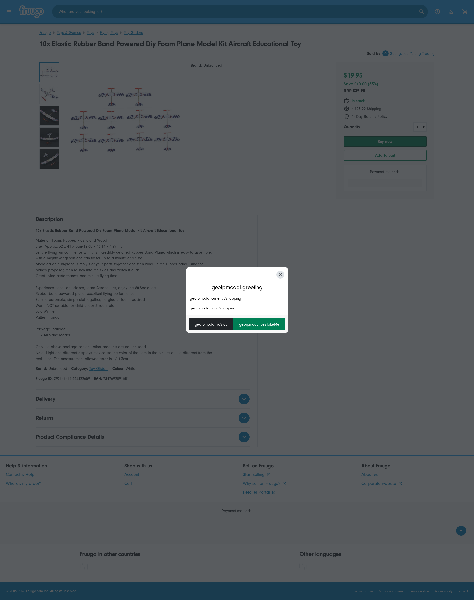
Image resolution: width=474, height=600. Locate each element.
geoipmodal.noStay (211, 324)
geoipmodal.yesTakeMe (259, 324)
